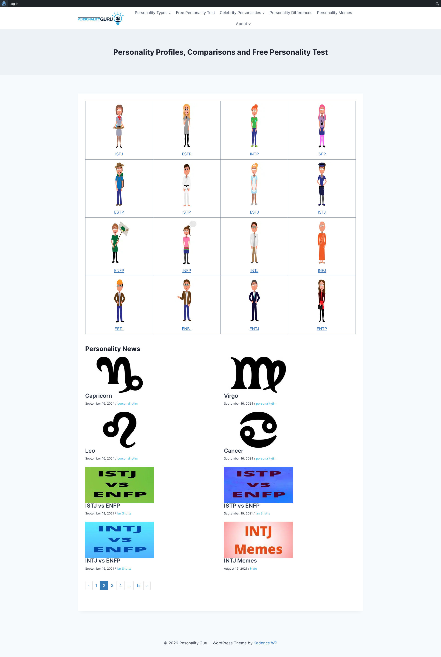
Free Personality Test (195, 12)
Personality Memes (334, 12)
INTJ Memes (240, 560)
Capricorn (98, 395)
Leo (90, 450)
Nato (253, 568)
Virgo (231, 395)
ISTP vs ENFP (242, 505)
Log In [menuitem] (14, 4)
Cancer (233, 450)
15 (138, 585)
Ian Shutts (124, 513)
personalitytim (127, 403)
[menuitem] (4, 3)
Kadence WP (265, 643)
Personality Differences (291, 12)
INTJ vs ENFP (102, 560)
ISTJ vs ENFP (102, 505)
